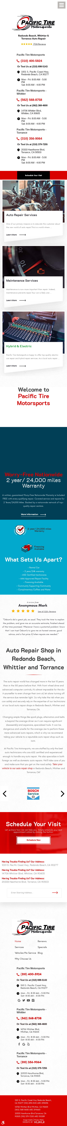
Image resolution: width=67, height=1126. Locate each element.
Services (19, 947)
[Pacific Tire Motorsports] (33, 23)
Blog (40, 953)
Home (18, 941)
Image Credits (28, 1120)
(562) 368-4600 (40, 105)
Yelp (28, 1045)
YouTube (28, 1001)
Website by (33, 1122)
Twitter (23, 1001)
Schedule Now (34, 840)
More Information (29, 514)
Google (19, 1001)
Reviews (42, 941)
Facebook (19, 1045)
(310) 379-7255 (40, 144)
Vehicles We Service (25, 953)
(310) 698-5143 (40, 66)
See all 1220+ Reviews (47, 611)
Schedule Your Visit (33, 175)
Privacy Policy (39, 1120)
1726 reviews (39, 44)
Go (56, 892)
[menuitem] (25, 941)
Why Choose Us (23, 958)
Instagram (33, 1001)
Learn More (11, 235)
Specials (42, 947)
